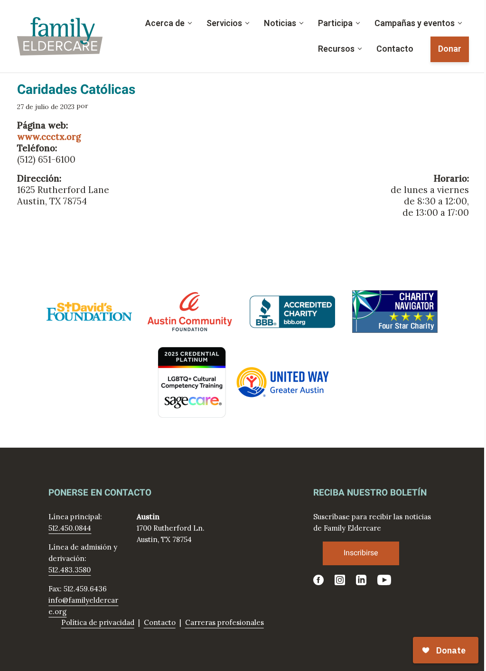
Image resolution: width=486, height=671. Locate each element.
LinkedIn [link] (361, 580)
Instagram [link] (340, 580)
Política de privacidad (97, 622)
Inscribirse (361, 553)
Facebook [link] (318, 580)
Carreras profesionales (224, 622)
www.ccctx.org (49, 136)
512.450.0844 (69, 528)
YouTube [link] (385, 580)
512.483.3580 (69, 569)
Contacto (160, 622)
